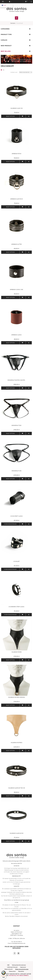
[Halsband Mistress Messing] (16, 680)
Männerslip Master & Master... (17, 380)
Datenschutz (12, 971)
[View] (29, 116)
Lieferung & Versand (12, 967)
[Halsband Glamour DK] (16, 816)
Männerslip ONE (16, 470)
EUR (4, 5)
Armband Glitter (16, 244)
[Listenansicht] (3, 70)
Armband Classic (16, 334)
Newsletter (21, 971)
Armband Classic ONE (16, 289)
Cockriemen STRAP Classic (16, 606)
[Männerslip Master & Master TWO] (16, 363)
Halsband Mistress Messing (16, 697)
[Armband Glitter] (16, 227)
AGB (8, 965)
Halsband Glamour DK (16, 833)
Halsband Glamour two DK (16, 788)
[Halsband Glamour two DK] (16, 770)
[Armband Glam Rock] (16, 181)
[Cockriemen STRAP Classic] (16, 589)
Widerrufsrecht (9, 969)
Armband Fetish (16, 153)
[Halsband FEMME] (16, 634)
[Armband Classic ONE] (16, 272)
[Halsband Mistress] (16, 725)
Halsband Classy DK (16, 108)
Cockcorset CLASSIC (16, 516)
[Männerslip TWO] (16, 408)
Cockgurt (16, 561)
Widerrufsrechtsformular (21, 969)
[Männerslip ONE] (16, 453)
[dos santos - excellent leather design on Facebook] (14, 953)
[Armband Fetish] (16, 136)
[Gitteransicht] (1, 70)
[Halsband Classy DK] (16, 91)
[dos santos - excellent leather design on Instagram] (18, 953)
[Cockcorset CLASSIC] (16, 499)
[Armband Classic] (16, 317)
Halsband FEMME (17, 652)
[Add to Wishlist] (23, 116)
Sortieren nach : (14, 72)
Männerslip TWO (16, 425)
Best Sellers (6, 51)
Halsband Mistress (16, 742)
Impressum (23, 967)
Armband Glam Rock (16, 199)
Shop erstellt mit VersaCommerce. (19, 975)
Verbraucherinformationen (19, 965)
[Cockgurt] (16, 544)
